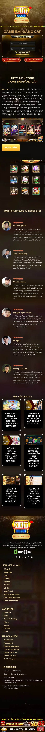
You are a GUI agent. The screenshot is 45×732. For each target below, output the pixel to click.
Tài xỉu (6, 622)
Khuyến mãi (8, 591)
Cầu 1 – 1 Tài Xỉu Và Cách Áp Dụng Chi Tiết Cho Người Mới (11, 495)
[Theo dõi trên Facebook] (13, 557)
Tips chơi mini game (11, 646)
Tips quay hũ (8, 643)
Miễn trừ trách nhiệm (11, 594)
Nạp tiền (7, 582)
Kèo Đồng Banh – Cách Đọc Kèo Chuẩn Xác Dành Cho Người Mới (33, 496)
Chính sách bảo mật (11, 601)
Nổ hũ (6, 616)
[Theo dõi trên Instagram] (16, 557)
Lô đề (6, 631)
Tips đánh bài (8, 640)
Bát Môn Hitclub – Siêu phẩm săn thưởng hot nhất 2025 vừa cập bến (34, 457)
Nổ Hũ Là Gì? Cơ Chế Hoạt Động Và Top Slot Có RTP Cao (34, 418)
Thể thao (7, 628)
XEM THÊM (12, 147)
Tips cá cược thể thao (11, 649)
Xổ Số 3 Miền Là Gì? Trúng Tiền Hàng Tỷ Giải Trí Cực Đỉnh (11, 454)
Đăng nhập (8, 572)
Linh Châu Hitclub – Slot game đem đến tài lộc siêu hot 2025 (11, 419)
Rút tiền (7, 585)
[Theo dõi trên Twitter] (25, 557)
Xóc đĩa (6, 625)
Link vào (7, 578)
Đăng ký (7, 569)
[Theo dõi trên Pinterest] (31, 557)
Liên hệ (6, 588)
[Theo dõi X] (22, 557)
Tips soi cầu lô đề (10, 656)
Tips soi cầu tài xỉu (10, 652)
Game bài (7, 612)
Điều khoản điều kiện (12, 597)
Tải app (6, 575)
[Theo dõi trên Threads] (28, 557)
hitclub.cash (38, 26)
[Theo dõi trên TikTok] (19, 557)
